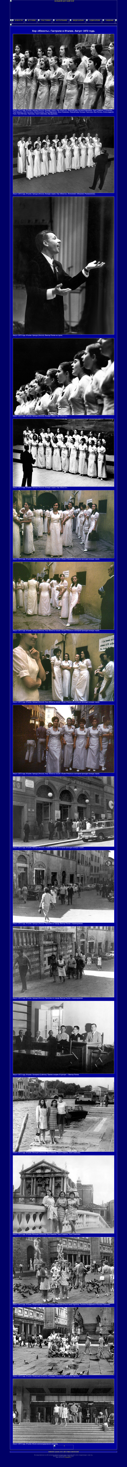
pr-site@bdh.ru (67, 1457)
